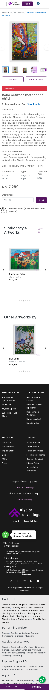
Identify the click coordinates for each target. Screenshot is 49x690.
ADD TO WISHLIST (36, 79)
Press (4, 463)
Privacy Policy (33, 463)
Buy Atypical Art (34, 419)
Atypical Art (7, 12)
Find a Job (6, 404)
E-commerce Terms (36, 455)
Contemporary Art (24, 680)
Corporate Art (9, 666)
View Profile (33, 104)
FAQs (4, 459)
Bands (14, 633)
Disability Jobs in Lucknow (28, 616)
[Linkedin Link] (31, 581)
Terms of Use (33, 446)
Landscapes (28, 683)
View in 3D (12, 79)
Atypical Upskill (9, 409)
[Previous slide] (3, 270)
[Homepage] (13, 4)
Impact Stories (9, 451)
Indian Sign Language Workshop (26, 650)
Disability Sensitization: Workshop (18, 647)
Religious (16, 683)
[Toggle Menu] (4, 4)
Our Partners (8, 446)
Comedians (8, 636)
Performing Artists (14, 628)
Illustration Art (17, 669)
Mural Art (21, 666)
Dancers (19, 636)
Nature (39, 683)
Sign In (27, 4)
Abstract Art (8, 680)
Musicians (30, 636)
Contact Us (22, 487)
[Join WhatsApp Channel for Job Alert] (5, 534)
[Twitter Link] (24, 581)
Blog (4, 455)
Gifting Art (33, 666)
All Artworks (19, 12)
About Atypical (33, 442)
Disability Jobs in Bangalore (15, 604)
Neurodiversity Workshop (14, 652)
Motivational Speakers (29, 633)
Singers (5, 633)
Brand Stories (33, 423)
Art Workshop (32, 669)
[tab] (19, 300)
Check (41, 200)
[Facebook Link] (17, 581)
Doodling (17, 655)
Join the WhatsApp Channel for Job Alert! (23, 534)
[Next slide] (46, 270)
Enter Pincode (8, 195)
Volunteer (22, 499)
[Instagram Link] (11, 581)
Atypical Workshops (15, 641)
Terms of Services (35, 451)
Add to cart (12, 686)
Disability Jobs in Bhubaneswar (16, 619)
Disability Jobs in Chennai (34, 610)
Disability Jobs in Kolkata (13, 613)
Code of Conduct (35, 459)
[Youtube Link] (38, 581)
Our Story (6, 442)
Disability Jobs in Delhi (22, 607)
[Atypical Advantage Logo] (24, 512)
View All (40, 231)
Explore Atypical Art (15, 661)
